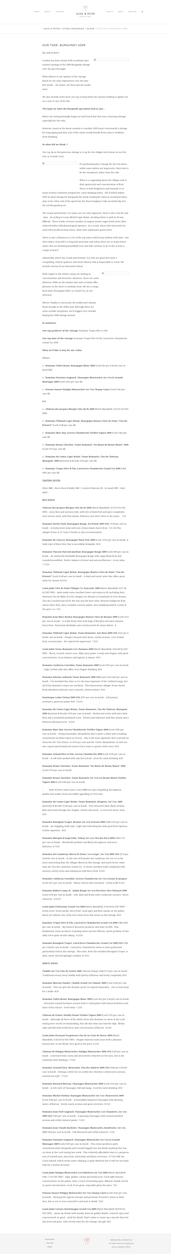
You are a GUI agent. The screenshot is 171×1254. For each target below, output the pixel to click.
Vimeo (49, 1247)
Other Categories (73, 29)
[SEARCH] (143, 12)
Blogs (90, 29)
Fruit (128, 1247)
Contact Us (127, 1240)
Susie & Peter (52, 29)
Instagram (49, 1239)
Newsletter (115, 1240)
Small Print (129, 1243)
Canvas (120, 1247)
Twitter (49, 1243)
